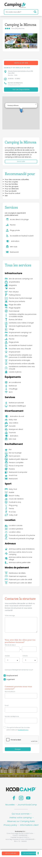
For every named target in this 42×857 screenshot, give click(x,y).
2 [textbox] (7, 660)
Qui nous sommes (20, 813)
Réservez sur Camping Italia (21, 821)
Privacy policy (10, 825)
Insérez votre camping (21, 817)
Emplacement (12, 675)
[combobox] (12, 660)
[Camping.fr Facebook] (14, 798)
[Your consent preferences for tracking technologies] (38, 853)
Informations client (29, 825)
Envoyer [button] (18, 749)
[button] (21, 110)
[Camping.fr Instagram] (21, 798)
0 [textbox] (25, 660)
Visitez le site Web (10, 853)
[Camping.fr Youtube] (28, 798)
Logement (10, 679)
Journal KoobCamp (27, 804)
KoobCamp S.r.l (23, 730)
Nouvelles (10, 804)
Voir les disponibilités (29, 853)
